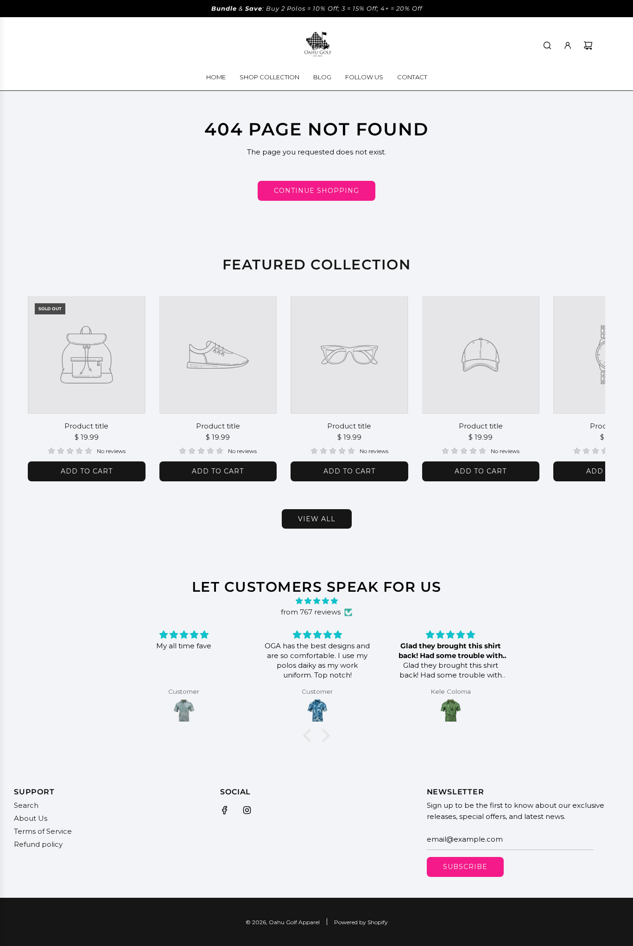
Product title (86, 426)
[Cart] (588, 45)
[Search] (547, 45)
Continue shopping (316, 190)
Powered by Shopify (361, 922)
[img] (316, 601)
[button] (45, 388)
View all (316, 519)
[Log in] (567, 45)
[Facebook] (225, 810)
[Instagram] (247, 810)
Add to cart (87, 471)
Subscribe (465, 867)
